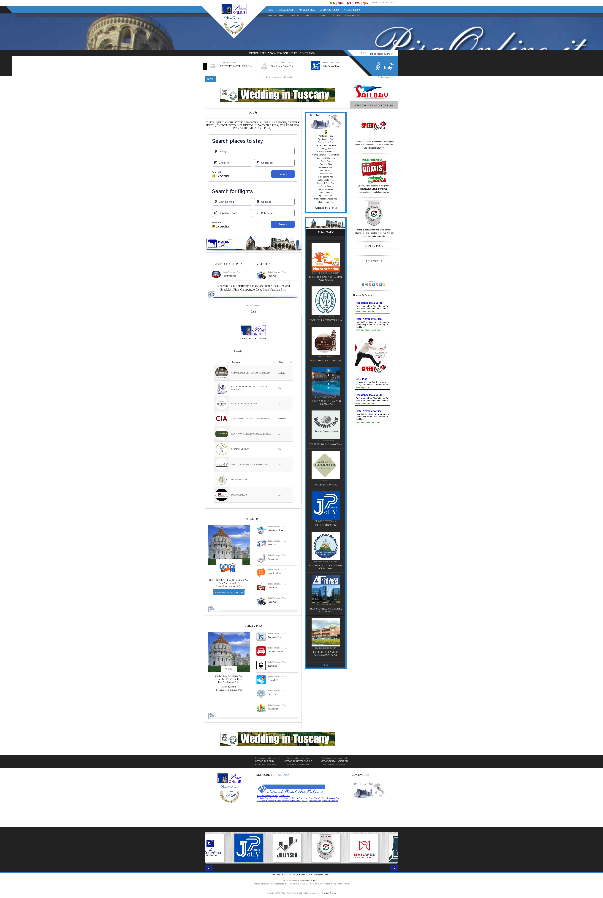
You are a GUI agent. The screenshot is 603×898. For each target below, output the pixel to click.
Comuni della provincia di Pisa (229, 690)
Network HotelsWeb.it (298, 761)
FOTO (367, 15)
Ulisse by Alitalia (229, 687)
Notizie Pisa (273, 559)
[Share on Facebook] (371, 54)
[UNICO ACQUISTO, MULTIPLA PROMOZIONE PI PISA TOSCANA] (340, 848)
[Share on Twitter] (388, 54)
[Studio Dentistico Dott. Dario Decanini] (326, 376)
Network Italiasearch (334, 761)
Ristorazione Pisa (325, 177)
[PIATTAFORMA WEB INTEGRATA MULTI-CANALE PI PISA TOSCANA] (224, 848)
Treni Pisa (272, 666)
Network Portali (390, 2)
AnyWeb (276, 874)
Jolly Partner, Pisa (279, 66)
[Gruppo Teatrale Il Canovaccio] (326, 636)
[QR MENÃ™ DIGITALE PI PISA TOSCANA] (301, 848)
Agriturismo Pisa (246, 285)
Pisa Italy (325, 893)
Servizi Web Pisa (325, 189)
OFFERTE (324, 15)
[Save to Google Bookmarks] (375, 54)
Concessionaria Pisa (326, 158)
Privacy (333, 893)
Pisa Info (309, 15)
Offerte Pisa (273, 587)
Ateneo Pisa (273, 694)
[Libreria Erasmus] (326, 336)
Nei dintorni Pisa (275, 530)
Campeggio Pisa (250, 289)
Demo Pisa (325, 161)
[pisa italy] (340, 3)
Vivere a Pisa (306, 9)
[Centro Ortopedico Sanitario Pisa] (326, 506)
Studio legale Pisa (326, 202)
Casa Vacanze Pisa (274, 289)
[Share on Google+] (378, 54)
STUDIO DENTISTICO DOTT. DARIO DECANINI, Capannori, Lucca (325, 399)
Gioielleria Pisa (325, 167)
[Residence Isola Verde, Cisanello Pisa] (326, 252)
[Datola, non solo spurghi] (326, 422)
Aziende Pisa (322, 207)
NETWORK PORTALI (312, 881)
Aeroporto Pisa (274, 637)
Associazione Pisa (326, 142)
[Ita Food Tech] (326, 295)
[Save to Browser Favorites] (392, 54)
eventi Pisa (272, 544)
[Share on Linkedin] (381, 54)
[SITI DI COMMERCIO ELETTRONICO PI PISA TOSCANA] (379, 848)
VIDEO (378, 15)
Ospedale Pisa (274, 680)
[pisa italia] (332, 3)
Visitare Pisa (352, 9)
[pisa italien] (357, 3)
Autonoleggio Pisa (276, 651)
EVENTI (336, 15)
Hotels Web (313, 874)
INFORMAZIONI (352, 15)
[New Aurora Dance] (326, 465)
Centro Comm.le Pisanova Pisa (325, 155)
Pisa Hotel (294, 15)
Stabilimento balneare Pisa (325, 199)
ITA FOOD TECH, (325, 315)
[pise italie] (348, 3)
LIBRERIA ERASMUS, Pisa (326, 356)
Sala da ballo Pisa (326, 180)
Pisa (270, 9)
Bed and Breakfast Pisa (326, 145)
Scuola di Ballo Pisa (325, 183)
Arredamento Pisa (325, 139)
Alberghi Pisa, (226, 285)
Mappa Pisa (273, 709)
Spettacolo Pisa (325, 196)
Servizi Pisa (326, 186)
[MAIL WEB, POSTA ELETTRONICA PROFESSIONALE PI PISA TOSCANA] (263, 848)
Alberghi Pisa (325, 170)
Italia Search (324, 874)
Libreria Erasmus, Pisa (333, 66)
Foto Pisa (272, 602)
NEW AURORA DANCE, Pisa (326, 485)
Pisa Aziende (285, 9)
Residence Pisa (268, 285)
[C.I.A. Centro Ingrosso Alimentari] (326, 549)
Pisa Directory (275, 15)
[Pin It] (385, 54)
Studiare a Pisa (329, 9)
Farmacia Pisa (326, 164)
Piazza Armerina (300, 874)
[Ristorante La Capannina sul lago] (326, 592)
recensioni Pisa (274, 573)
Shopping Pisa (325, 192)
